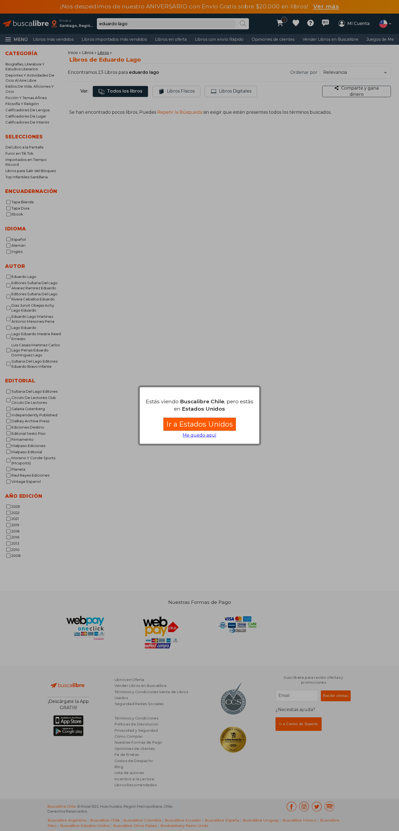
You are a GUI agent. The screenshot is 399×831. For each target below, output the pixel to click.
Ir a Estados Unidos (199, 424)
